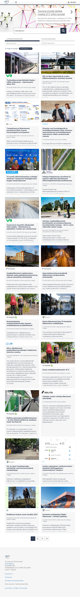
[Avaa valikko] (16, 2)
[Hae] (63, 31)
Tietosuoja (8, 577)
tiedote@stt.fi (9, 564)
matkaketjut (25, 49)
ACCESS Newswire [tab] (48, 43)
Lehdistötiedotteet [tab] (14, 39)
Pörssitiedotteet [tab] (49, 39)
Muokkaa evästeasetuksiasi (14, 581)
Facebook (8, 574)
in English (15, 588)
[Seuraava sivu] (42, 538)
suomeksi (8, 588)
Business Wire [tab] (11, 43)
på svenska (23, 588)
